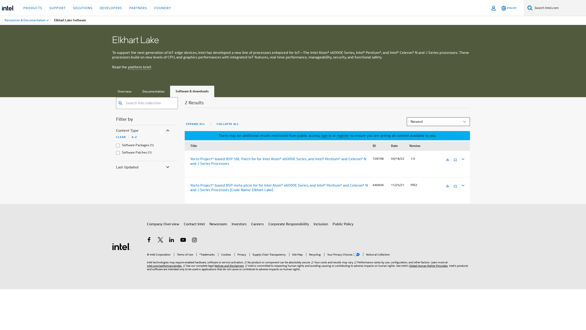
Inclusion (321, 224)
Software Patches (134, 152)
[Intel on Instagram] (194, 240)
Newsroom (218, 224)
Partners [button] (138, 8)
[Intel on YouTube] (183, 240)
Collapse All (228, 124)
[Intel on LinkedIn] (172, 240)
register (343, 135)
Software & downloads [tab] (192, 91)
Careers (257, 224)
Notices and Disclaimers (229, 265)
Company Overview (163, 224)
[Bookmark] (455, 162)
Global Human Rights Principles (428, 265)
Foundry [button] (162, 8)
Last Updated (127, 167)
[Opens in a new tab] (447, 160)
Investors (239, 224)
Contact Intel (194, 224)
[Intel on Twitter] (160, 240)
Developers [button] (111, 8)
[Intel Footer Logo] (121, 246)
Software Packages (135, 145)
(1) (152, 145)
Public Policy (343, 224)
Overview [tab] (124, 91)
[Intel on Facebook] (149, 240)
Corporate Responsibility (288, 224)
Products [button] (32, 8)
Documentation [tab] (153, 91)
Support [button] (57, 8)
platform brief (139, 67)
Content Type (127, 130)
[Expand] (462, 159)
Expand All (195, 124)
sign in (326, 135)
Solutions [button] (82, 8)
